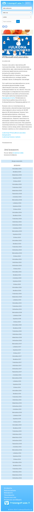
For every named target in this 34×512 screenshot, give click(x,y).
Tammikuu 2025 (17, 193)
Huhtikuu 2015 (17, 434)
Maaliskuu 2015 (17, 437)
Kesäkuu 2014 (17, 465)
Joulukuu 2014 (17, 447)
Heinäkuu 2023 (17, 240)
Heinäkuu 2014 (17, 462)
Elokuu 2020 (17, 284)
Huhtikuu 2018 (17, 334)
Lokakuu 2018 (17, 315)
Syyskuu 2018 (17, 318)
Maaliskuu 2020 (17, 297)
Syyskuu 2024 (17, 206)
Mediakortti (8, 493)
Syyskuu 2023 (17, 234)
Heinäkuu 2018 (17, 325)
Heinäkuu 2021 (17, 272)
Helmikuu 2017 (17, 368)
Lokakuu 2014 (17, 453)
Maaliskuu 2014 (17, 475)
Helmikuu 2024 (17, 225)
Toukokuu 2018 (17, 331)
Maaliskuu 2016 (17, 403)
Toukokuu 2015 (17, 431)
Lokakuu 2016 (17, 381)
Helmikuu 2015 (17, 440)
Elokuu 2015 (17, 422)
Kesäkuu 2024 (17, 215)
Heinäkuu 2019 (17, 303)
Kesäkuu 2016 (17, 393)
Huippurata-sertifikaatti (13, 500)
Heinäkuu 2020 (17, 287)
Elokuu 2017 (17, 353)
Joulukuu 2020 (17, 278)
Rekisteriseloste (10, 490)
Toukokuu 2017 (17, 362)
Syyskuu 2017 (17, 350)
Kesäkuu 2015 (17, 428)
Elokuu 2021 (17, 268)
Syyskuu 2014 (17, 456)
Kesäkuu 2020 (17, 290)
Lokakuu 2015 (17, 415)
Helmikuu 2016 (17, 406)
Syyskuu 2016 (17, 384)
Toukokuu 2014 (17, 468)
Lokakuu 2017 (17, 347)
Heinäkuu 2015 (17, 425)
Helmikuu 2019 (17, 309)
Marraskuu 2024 (17, 200)
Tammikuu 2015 (17, 443)
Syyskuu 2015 (17, 418)
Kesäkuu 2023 (17, 243)
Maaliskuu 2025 (17, 190)
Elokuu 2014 (17, 459)
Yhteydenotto (9, 495)
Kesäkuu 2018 (17, 328)
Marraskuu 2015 (17, 412)
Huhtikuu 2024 (17, 222)
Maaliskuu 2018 (17, 337)
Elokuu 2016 (17, 387)
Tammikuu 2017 (17, 372)
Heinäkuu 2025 (17, 184)
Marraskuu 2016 (17, 378)
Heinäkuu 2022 (17, 259)
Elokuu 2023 (17, 237)
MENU (28, 3)
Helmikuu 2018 (17, 340)
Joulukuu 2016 (17, 375)
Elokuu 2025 (17, 181)
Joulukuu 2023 (17, 228)
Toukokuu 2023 (17, 247)
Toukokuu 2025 (17, 187)
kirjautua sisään (18, 153)
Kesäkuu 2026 (17, 172)
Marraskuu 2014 (17, 450)
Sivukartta (8, 488)
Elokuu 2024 (17, 209)
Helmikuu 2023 (17, 250)
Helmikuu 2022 (17, 265)
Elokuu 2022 (17, 256)
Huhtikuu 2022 (17, 262)
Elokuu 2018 (17, 322)
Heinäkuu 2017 (17, 356)
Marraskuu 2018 (17, 312)
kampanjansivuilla (8, 98)
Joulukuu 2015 (17, 409)
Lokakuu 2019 (17, 300)
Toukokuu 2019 (17, 306)
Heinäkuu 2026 (17, 168)
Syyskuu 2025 (17, 178)
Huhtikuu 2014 (17, 472)
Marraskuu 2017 (17, 343)
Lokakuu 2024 (17, 203)
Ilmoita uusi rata (10, 497)
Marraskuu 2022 (17, 253)
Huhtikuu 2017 (17, 365)
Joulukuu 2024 (17, 197)
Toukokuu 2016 (17, 397)
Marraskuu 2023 (17, 231)
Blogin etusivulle (17, 161)
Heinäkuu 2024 (17, 212)
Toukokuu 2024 (17, 218)
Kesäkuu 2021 (17, 275)
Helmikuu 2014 (17, 478)
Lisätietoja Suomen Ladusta (11, 137)
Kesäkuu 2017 (17, 359)
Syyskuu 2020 (17, 281)
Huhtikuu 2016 (17, 400)
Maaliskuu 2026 (17, 175)
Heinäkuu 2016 (17, 390)
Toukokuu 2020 (17, 293)
